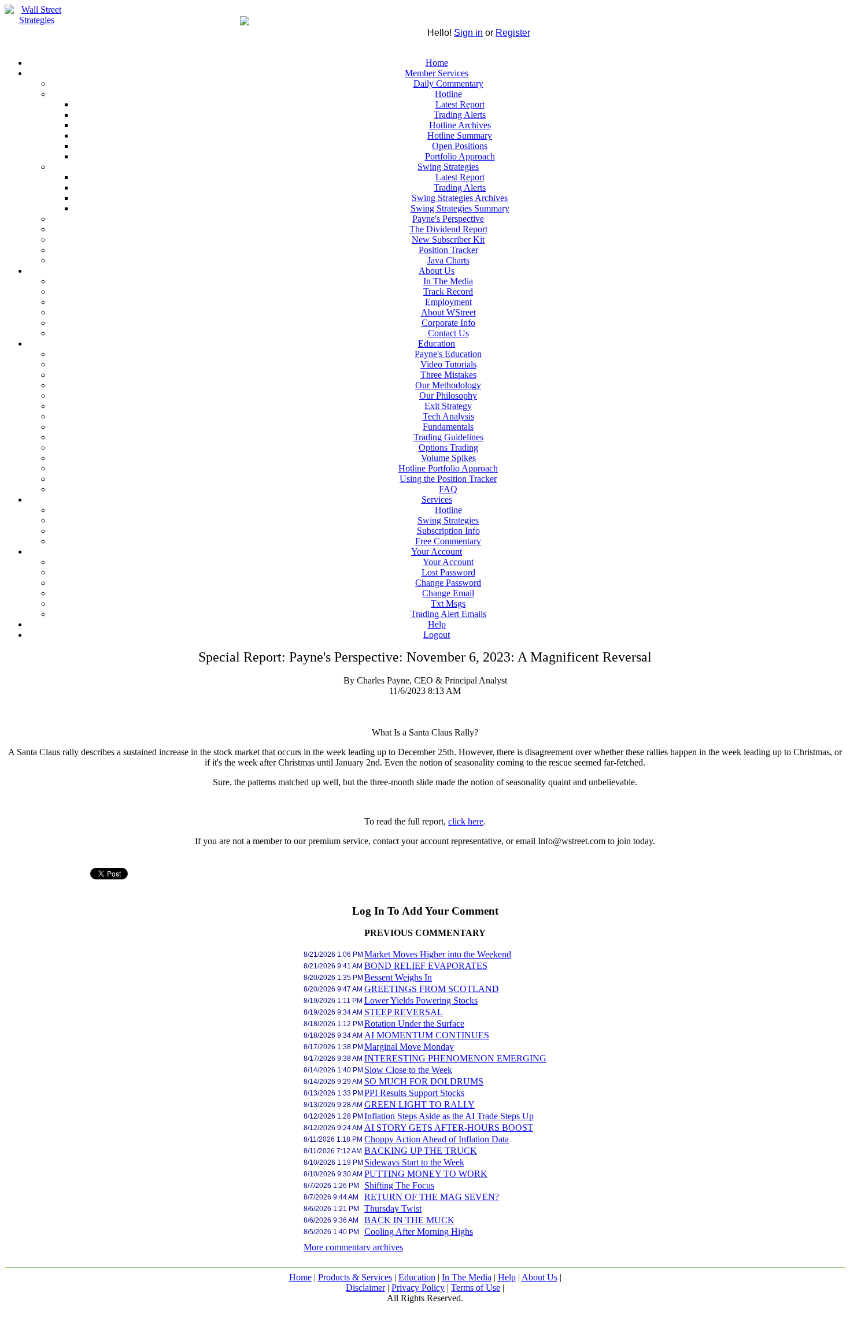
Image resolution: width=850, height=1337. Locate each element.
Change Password (448, 583)
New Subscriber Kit (448, 239)
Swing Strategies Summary (460, 208)
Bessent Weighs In (398, 977)
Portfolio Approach (460, 156)
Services (437, 499)
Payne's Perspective (448, 219)
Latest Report (460, 104)
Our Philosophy (448, 395)
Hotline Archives (460, 125)
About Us (436, 271)
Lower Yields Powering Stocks (421, 1000)
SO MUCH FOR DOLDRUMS (423, 1081)
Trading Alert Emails (448, 614)
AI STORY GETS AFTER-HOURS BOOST (448, 1127)
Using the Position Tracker (448, 479)
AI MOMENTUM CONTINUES (426, 1035)
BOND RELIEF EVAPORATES (425, 966)
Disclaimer (365, 1288)
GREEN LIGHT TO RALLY (419, 1104)
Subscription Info (448, 531)
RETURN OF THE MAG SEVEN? (431, 1197)
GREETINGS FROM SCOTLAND (431, 989)
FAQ (448, 489)
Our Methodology (448, 385)
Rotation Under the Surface (414, 1023)
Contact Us (448, 333)
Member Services (436, 73)
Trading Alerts (460, 115)
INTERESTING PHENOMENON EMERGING (455, 1058)
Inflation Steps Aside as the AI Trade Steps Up (449, 1116)
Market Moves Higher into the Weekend (437, 954)
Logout (436, 635)
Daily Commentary (448, 83)
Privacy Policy (418, 1288)
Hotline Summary (459, 135)
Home (437, 63)
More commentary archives (353, 1247)
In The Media (448, 281)
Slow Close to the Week (408, 1070)
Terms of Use (475, 1288)
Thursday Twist (393, 1208)
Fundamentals (448, 427)
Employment (448, 302)
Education (436, 343)
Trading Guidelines (448, 437)
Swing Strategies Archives (460, 198)
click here (465, 821)
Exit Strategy (448, 406)
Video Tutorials (448, 364)
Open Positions (459, 146)
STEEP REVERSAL (403, 1012)
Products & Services (355, 1277)
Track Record (448, 291)
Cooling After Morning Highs (418, 1231)
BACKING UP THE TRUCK (420, 1151)
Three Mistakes (448, 375)
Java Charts (448, 260)
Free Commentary (448, 541)
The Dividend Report (448, 229)
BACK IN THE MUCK (409, 1220)
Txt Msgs (448, 603)
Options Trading (448, 447)
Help (437, 624)
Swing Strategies (448, 167)
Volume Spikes (448, 458)
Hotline (448, 94)
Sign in (468, 33)
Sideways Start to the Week (414, 1162)
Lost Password (448, 572)
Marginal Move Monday (409, 1047)
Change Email (448, 593)
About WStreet (448, 312)
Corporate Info (448, 323)
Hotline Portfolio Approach (448, 468)
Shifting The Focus (399, 1185)
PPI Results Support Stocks (414, 1093)
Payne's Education (448, 354)
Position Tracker (448, 250)
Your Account (436, 551)
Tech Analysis (448, 416)
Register (513, 33)
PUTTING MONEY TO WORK (425, 1174)
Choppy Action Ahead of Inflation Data (436, 1139)
